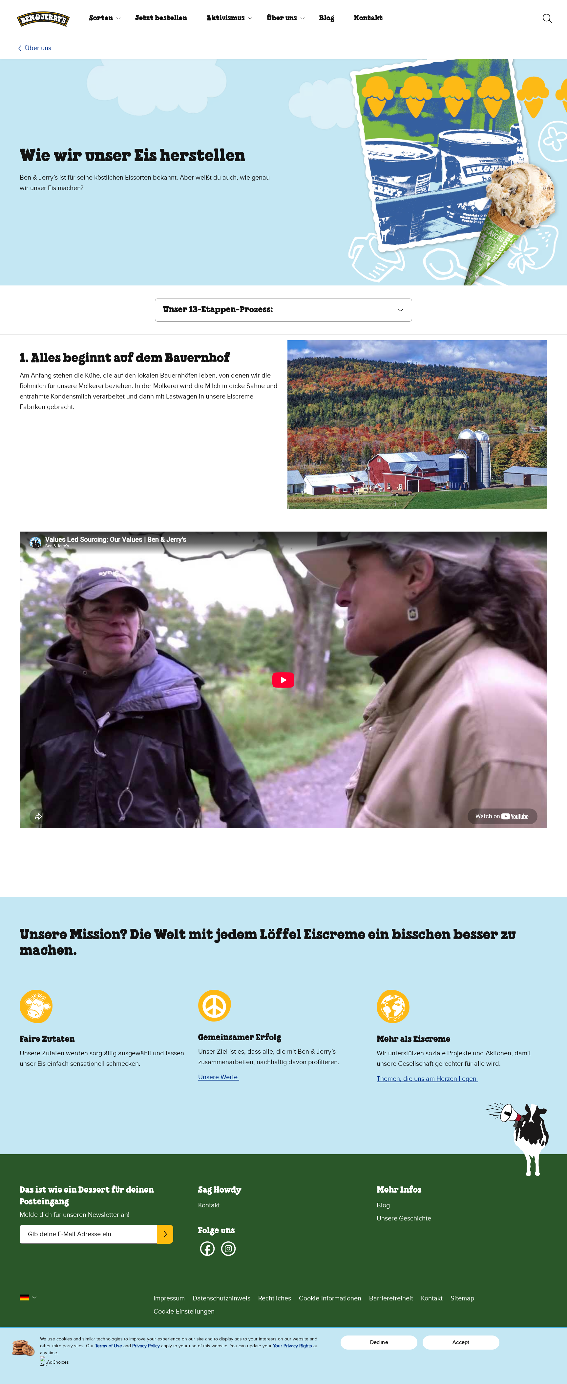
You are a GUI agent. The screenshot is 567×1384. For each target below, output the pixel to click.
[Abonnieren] (165, 1234)
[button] (283, 310)
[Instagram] (228, 1248)
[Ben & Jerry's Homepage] (43, 18)
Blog (326, 18)
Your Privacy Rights (292, 1346)
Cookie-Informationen (330, 1298)
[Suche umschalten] (547, 18)
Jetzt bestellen (161, 18)
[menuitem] (102, 18)
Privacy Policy (146, 1346)
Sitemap (462, 1298)
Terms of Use (108, 1346)
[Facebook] (207, 1248)
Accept (460, 1342)
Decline (379, 1342)
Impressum (169, 1298)
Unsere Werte (218, 1077)
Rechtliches (274, 1298)
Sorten (101, 18)
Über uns (282, 18)
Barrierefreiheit (391, 1298)
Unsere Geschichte (404, 1218)
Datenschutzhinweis (221, 1298)
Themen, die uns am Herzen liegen (427, 1079)
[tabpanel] (283, 588)
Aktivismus (226, 18)
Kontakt (368, 18)
